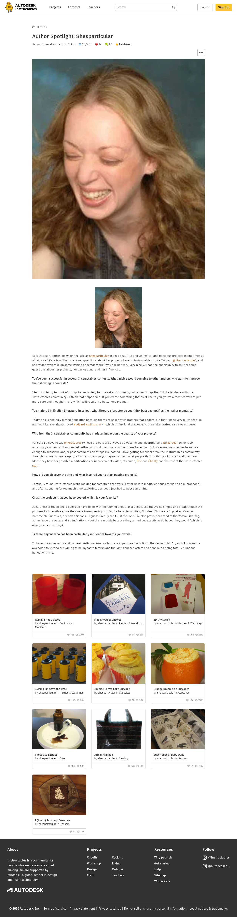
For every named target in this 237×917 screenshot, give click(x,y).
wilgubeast (44, 44)
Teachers (93, 7)
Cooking (117, 857)
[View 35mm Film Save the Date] (59, 664)
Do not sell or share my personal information (155, 908)
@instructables (219, 857)
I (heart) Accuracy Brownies (52, 820)
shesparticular (99, 356)
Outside (117, 869)
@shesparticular (184, 360)
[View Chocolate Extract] (59, 729)
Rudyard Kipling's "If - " (89, 424)
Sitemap (160, 875)
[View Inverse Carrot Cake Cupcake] (118, 664)
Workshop (94, 863)
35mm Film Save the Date (51, 689)
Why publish (163, 857)
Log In (205, 7)
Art (73, 44)
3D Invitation (161, 620)
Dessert (64, 824)
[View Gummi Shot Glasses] (59, 594)
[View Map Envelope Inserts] (118, 594)
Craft (90, 875)
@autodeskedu (218, 866)
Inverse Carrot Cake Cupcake (112, 689)
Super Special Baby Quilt (168, 755)
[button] (201, 52)
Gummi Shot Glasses (47, 620)
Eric (139, 461)
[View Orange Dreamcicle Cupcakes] (178, 664)
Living (116, 863)
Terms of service (55, 908)
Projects (55, 7)
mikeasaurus (72, 443)
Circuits (92, 857)
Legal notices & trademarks (209, 908)
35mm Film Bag (103, 755)
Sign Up (223, 7)
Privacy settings (109, 908)
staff (35, 466)
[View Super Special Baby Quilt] (178, 729)
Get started (162, 863)
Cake (63, 758)
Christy (153, 461)
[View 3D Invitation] (178, 594)
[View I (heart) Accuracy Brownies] (59, 795)
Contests (74, 7)
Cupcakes (124, 693)
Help (157, 869)
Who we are (162, 881)
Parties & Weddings (131, 623)
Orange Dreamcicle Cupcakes (171, 689)
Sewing (123, 758)
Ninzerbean (170, 443)
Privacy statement (82, 908)
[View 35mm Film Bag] (118, 729)
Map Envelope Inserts (107, 620)
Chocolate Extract (46, 755)
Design (61, 44)
